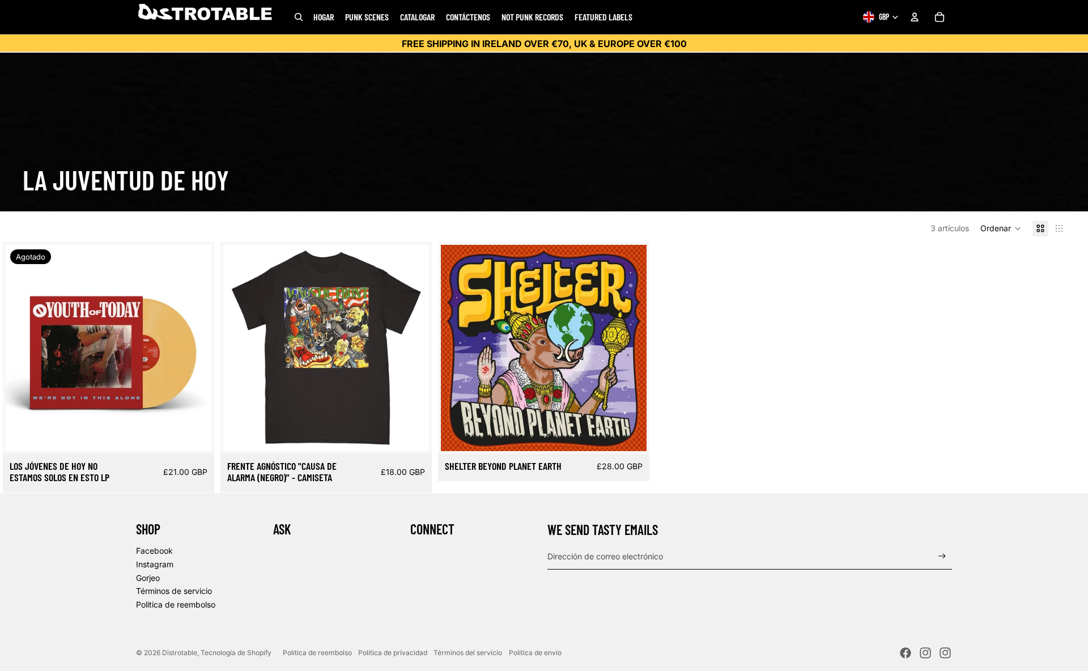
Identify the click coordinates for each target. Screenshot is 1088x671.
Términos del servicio (468, 652)
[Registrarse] (942, 556)
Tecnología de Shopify (236, 652)
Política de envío (535, 652)
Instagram (154, 564)
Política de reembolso (317, 652)
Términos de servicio (174, 591)
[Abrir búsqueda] (298, 17)
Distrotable (179, 652)
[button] (1000, 228)
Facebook (154, 550)
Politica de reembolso (175, 604)
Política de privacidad (392, 652)
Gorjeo (148, 578)
